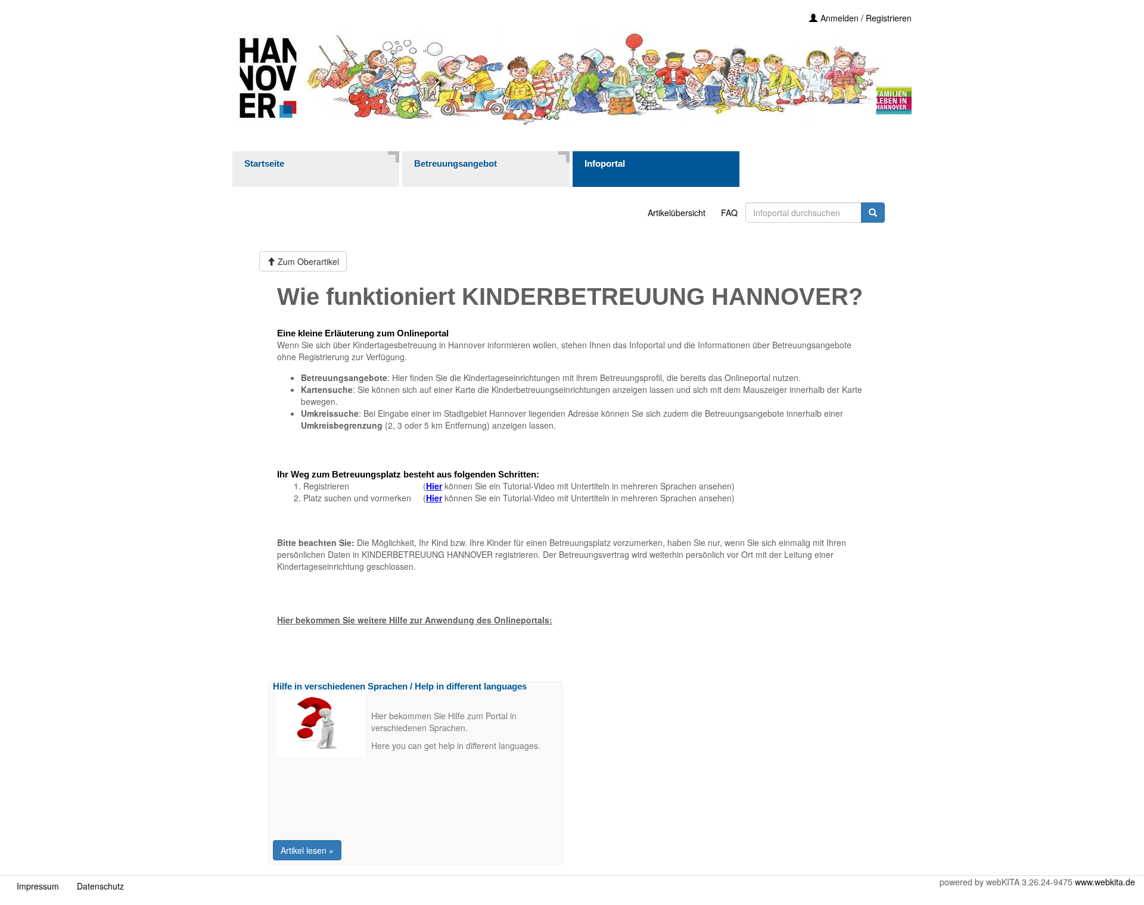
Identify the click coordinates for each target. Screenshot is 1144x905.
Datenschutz (100, 886)
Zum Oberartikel (307, 261)
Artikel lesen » (307, 850)
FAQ (729, 213)
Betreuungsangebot (455, 163)
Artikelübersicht (676, 213)
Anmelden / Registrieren (866, 18)
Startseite (264, 163)
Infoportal (605, 163)
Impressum (38, 886)
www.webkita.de (1105, 882)
